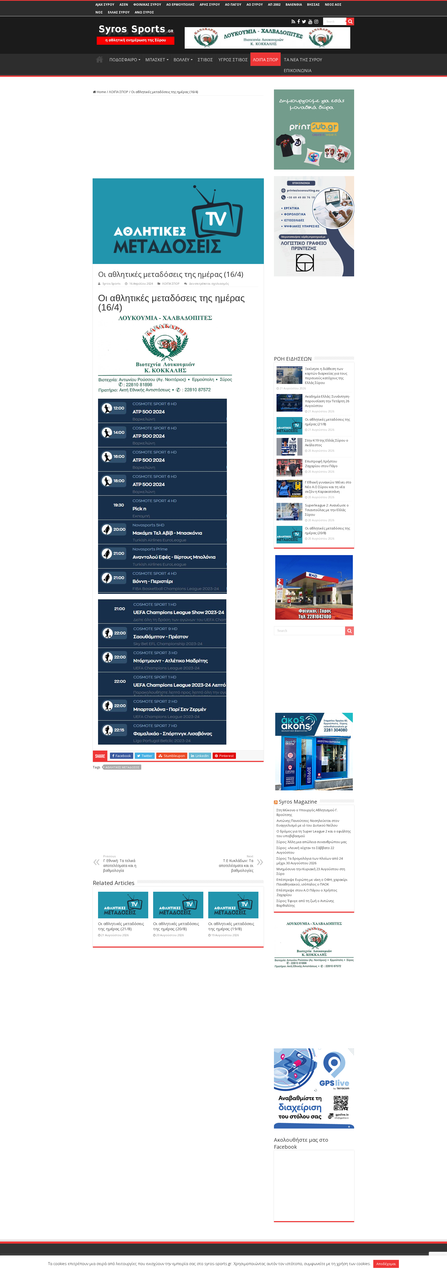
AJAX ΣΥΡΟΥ (104, 4)
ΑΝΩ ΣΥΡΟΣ (144, 12)
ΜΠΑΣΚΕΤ (155, 60)
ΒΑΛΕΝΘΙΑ (294, 4)
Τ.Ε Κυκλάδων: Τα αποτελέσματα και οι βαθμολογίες (236, 863)
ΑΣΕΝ (124, 4)
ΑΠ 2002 (274, 4)
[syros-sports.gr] (135, 31)
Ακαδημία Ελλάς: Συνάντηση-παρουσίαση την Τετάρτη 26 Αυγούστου (327, 401)
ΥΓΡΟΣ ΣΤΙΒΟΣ (233, 60)
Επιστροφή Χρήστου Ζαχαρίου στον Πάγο (321, 463)
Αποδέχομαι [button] (386, 1263)
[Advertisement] (178, 137)
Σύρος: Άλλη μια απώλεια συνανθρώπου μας (312, 841)
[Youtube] (310, 21)
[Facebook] (298, 21)
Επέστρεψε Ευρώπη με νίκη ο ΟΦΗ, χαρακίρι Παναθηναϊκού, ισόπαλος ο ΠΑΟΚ (312, 882)
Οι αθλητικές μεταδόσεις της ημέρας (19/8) (231, 926)
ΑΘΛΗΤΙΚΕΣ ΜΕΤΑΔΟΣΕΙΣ (122, 767)
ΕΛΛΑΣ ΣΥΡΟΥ (119, 12)
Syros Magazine (298, 801)
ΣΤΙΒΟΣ (205, 60)
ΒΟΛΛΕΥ (181, 60)
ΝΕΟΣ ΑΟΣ (333, 4)
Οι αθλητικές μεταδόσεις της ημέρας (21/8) (121, 926)
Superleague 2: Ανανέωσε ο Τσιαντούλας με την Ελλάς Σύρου (327, 510)
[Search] (350, 21)
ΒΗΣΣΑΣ (313, 4)
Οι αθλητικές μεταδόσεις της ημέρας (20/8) (176, 926)
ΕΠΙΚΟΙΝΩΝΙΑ (297, 70)
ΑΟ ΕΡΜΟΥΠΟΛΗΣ (180, 4)
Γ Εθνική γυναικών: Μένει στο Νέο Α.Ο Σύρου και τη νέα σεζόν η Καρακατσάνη (328, 487)
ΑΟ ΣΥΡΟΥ (255, 4)
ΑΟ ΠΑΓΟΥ (233, 4)
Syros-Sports (111, 283)
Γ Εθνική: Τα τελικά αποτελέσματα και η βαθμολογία (119, 863)
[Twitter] (304, 21)
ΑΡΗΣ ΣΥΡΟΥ (210, 4)
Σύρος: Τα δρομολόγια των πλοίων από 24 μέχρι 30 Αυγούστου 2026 (310, 860)
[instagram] (316, 21)
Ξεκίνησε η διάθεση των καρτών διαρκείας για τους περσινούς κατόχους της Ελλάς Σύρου (326, 375)
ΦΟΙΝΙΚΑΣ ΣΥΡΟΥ (147, 4)
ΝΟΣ (99, 12)
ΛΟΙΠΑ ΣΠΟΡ (265, 60)
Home (101, 91)
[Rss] (293, 21)
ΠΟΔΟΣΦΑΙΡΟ (123, 60)
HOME (99, 59)
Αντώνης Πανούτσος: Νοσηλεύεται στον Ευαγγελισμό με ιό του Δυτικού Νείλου (308, 823)
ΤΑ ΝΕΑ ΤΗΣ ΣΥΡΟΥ (303, 60)
